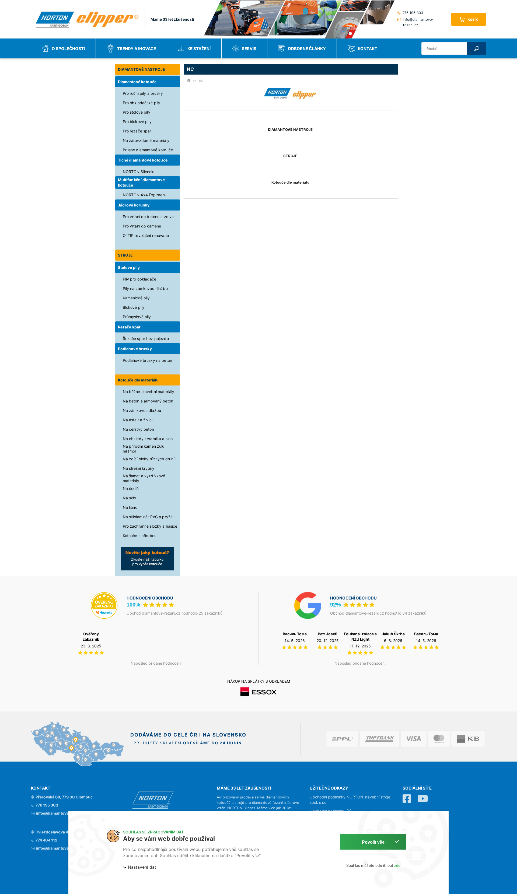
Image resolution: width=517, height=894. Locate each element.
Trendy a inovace (136, 48)
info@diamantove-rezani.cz (418, 22)
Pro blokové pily (137, 121)
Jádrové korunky (134, 205)
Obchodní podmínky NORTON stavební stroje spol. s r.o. (350, 800)
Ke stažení (199, 48)
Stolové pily (129, 267)
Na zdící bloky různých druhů (149, 459)
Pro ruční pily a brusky (143, 93)
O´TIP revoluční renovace (146, 235)
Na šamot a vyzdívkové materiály (144, 478)
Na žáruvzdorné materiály (146, 140)
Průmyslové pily (137, 316)
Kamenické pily (136, 298)
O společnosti (68, 48)
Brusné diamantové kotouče (148, 150)
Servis (249, 48)
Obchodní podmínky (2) (330, 811)
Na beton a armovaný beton (148, 401)
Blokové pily (134, 307)
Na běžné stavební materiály (148, 391)
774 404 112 (46, 840)
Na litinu (130, 507)
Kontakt (367, 48)
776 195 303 (413, 12)
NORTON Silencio (139, 171)
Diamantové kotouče (137, 81)
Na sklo (129, 498)
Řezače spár (129, 327)
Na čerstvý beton (138, 429)
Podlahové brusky (135, 348)
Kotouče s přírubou (140, 535)
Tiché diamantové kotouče (142, 160)
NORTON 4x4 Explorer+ (144, 194)
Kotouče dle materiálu (138, 380)
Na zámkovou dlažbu (142, 410)
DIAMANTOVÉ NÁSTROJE (141, 69)
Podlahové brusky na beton (147, 360)
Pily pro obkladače (139, 279)
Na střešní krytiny (139, 468)
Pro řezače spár (137, 131)
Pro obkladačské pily (141, 102)
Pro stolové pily (136, 112)
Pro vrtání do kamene (142, 226)
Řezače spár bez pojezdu (146, 338)
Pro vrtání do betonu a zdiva (148, 216)
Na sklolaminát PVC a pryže (148, 516)
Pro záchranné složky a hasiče (150, 526)
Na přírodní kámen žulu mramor (144, 448)
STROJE (125, 255)
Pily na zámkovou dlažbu (145, 288)
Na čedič (131, 488)
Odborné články (307, 48)
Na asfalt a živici (138, 420)
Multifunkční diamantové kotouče (141, 182)
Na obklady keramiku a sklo (148, 438)
